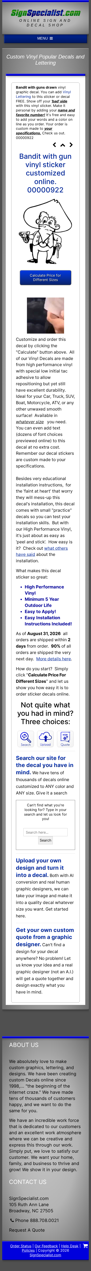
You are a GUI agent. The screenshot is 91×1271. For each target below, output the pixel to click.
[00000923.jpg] (71, 145)
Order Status (20, 1246)
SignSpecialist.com (45, 1255)
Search (45, 840)
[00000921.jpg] (54, 145)
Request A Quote (27, 1230)
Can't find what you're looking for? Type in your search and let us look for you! (45, 812)
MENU (43, 38)
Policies (28, 1250)
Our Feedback (46, 1246)
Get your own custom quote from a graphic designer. (45, 937)
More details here (53, 658)
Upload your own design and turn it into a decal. (40, 867)
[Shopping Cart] (85, 1246)
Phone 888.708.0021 (37, 1220)
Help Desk (69, 1246)
